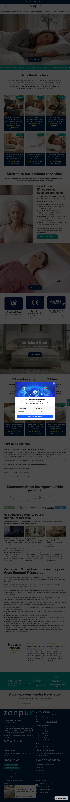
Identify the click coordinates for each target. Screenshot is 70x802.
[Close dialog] (54, 383)
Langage (40, 408)
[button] (25, 411)
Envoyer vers (22, 408)
